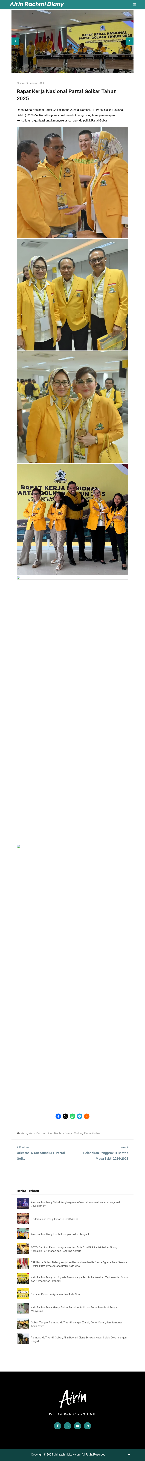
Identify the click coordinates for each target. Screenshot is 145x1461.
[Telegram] (79, 1116)
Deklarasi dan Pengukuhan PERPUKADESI (54, 1219)
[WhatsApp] (72, 1116)
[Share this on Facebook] (58, 1116)
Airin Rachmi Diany (60, 1133)
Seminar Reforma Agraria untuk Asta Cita (55, 1294)
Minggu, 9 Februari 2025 (31, 83)
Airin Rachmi (37, 1133)
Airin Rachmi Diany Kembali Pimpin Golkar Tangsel (60, 1234)
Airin (24, 1133)
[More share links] (86, 1116)
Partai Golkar (92, 1133)
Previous (24, 1147)
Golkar (78, 1133)
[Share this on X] (65, 1116)
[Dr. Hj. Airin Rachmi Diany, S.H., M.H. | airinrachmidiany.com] (36, 4)
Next (123, 1147)
